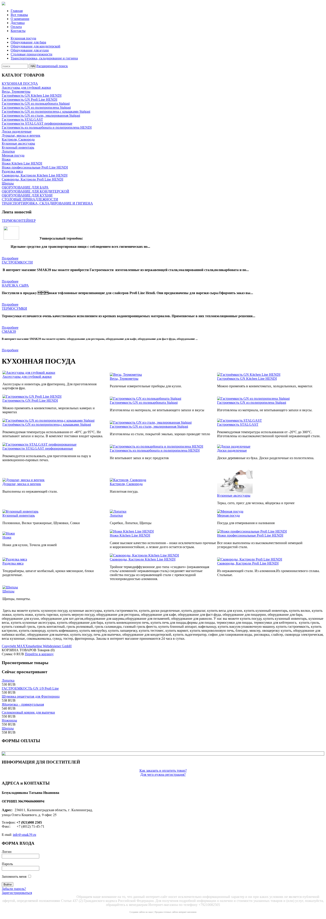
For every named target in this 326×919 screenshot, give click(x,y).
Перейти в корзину (39, 654)
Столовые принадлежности (31, 54)
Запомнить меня (14, 876)
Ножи (6, 159)
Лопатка (8, 680)
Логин (7, 852)
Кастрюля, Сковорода (18, 139)
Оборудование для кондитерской (35, 46)
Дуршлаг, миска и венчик (21, 135)
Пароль (7, 864)
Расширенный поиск (52, 66)
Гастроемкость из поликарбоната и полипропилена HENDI (47, 127)
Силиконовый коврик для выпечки (28, 712)
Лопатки (8, 151)
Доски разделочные (16, 131)
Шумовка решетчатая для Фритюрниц (31, 696)
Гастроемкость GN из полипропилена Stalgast (36, 107)
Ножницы (9, 720)
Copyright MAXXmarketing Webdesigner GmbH (37, 646)
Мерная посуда (13, 155)
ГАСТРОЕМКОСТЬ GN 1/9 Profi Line (30, 688)
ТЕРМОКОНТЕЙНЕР (19, 220)
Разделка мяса (12, 171)
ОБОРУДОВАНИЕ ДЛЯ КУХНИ (27, 195)
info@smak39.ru (24, 834)
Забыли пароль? (14, 889)
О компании (20, 19)
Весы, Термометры (16, 91)
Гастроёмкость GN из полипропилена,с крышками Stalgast (46, 111)
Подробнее (10, 258)
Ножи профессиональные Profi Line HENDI (35, 167)
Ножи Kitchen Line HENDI (22, 163)
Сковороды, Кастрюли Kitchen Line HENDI (34, 175)
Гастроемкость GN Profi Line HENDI (29, 99)
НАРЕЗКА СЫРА (15, 285)
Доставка (18, 23)
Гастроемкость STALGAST (22, 119)
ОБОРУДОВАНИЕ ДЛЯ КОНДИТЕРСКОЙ (35, 191)
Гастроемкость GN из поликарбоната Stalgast (36, 103)
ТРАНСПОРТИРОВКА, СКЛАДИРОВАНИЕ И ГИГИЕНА (47, 203)
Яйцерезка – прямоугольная (23, 704)
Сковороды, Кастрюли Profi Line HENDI (32, 179)
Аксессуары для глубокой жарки (26, 87)
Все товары (19, 15)
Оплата (16, 27)
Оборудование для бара (28, 42)
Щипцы (8, 183)
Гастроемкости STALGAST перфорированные (37, 123)
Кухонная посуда (23, 38)
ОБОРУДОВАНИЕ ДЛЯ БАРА (25, 187)
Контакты (18, 31)
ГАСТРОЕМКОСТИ (17, 262)
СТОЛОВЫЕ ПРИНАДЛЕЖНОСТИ (30, 199)
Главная (17, 11)
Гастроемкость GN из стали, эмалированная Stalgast (41, 115)
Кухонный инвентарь (18, 147)
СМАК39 (9, 331)
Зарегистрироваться (17, 893)
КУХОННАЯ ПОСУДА (20, 83)
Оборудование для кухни (30, 50)
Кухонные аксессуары (18, 143)
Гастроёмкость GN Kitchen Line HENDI (31, 95)
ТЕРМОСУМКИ (14, 308)
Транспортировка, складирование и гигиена (44, 58)
